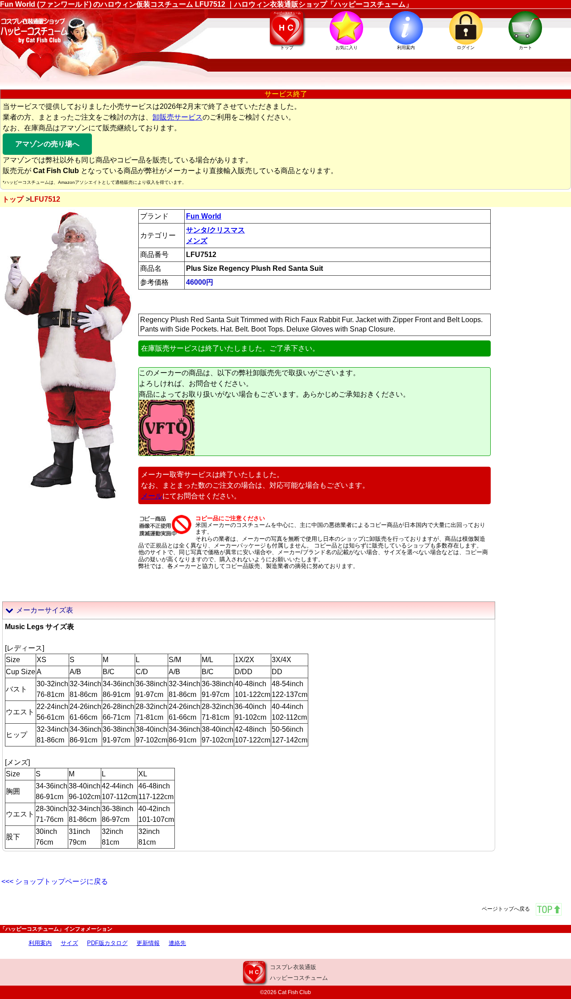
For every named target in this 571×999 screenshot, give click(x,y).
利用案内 (40, 943)
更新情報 (148, 943)
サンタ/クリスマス (215, 230)
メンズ (196, 241)
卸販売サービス (178, 117)
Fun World (203, 216)
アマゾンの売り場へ (47, 144)
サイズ (69, 943)
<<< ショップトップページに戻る (54, 881)
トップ (13, 199)
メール (151, 496)
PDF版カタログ (107, 943)
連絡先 (177, 943)
